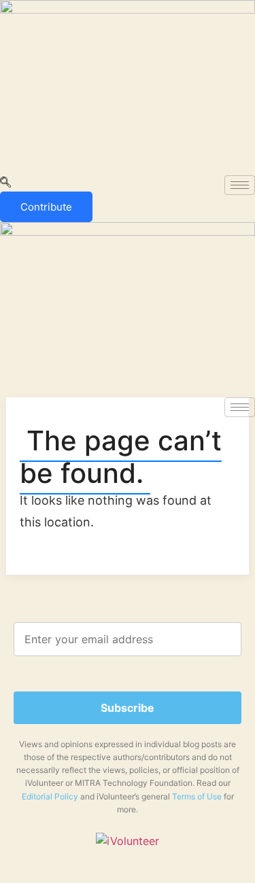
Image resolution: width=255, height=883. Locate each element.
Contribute (46, 206)
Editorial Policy (50, 796)
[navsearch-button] (5, 183)
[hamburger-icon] (239, 185)
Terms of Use (197, 796)
